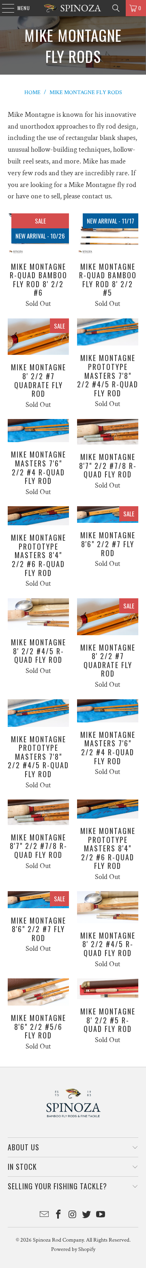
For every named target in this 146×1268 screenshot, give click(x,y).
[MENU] (4, 8)
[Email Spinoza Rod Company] (45, 1215)
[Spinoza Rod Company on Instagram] (73, 1215)
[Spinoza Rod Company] (73, 8)
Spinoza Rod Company (58, 1240)
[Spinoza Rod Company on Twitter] (87, 1215)
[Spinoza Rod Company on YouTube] (101, 1215)
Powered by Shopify (73, 1249)
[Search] (116, 8)
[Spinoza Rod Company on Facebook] (58, 1215)
